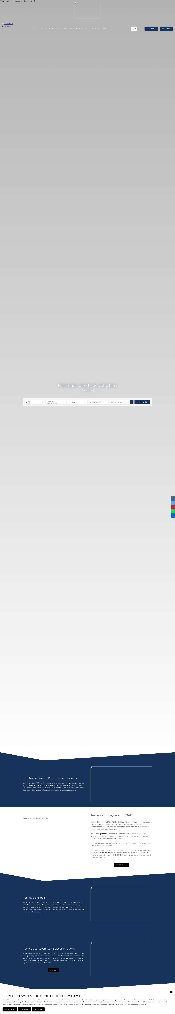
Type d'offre (29, 401)
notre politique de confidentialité (135, 1004)
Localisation (73, 402)
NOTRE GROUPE (100, 29)
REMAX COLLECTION (86, 29)
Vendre (58, 29)
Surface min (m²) (117, 402)
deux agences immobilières (104, 853)
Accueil (36, 29)
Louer (51, 29)
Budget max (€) (95, 402)
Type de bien (50, 401)
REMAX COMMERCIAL (69, 29)
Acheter (43, 29)
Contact (111, 29)
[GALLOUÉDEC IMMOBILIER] (9, 29)
